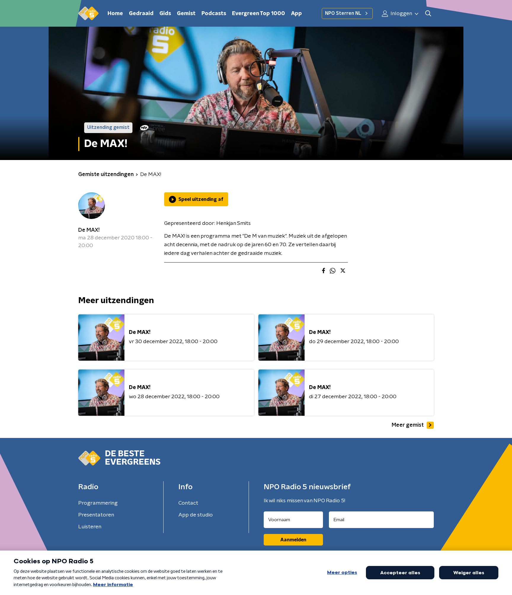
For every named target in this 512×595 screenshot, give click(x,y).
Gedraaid (141, 13)
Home (115, 13)
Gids (165, 13)
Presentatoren (96, 515)
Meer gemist (408, 425)
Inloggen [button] (400, 13)
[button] (428, 13)
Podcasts (213, 13)
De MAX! (89, 230)
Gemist (186, 13)
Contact (188, 503)
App (296, 13)
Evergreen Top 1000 (258, 13)
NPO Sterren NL (343, 13)
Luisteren (89, 527)
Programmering (98, 503)
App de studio (195, 515)
